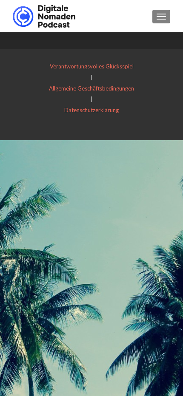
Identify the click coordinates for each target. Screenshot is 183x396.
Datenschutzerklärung (91, 110)
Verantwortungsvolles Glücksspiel (92, 66)
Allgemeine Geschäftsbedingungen (91, 88)
